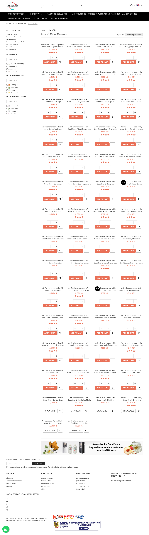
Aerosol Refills (11, 39)
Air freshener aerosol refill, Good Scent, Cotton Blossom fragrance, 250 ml (53, 237)
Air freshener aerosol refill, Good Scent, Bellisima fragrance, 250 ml (52, 183)
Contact (9, 486)
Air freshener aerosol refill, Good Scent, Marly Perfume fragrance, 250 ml (105, 371)
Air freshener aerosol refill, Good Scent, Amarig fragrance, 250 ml (105, 210)
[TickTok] (7, 507)
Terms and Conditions (14, 481)
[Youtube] (7, 501)
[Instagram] (7, 510)
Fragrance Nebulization (14, 37)
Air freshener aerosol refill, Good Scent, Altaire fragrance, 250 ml (131, 262)
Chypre (13, 90)
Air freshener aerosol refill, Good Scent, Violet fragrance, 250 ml (79, 128)
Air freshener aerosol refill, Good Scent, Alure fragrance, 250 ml (105, 262)
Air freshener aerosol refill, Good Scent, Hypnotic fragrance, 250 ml (52, 262)
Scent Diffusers (11, 34)
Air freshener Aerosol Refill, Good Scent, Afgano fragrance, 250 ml (131, 289)
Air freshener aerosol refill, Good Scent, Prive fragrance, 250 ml (79, 316)
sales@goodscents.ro (122, 480)
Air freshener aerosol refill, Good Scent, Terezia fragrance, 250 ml (52, 371)
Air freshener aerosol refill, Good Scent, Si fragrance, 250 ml (131, 344)
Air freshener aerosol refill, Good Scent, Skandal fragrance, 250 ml (105, 45)
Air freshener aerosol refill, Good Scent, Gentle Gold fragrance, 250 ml (52, 399)
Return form (45, 486)
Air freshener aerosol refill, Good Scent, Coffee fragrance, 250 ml (78, 371)
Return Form (47, 18)
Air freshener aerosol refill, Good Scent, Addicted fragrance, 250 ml (52, 128)
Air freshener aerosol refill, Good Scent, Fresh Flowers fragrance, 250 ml (105, 155)
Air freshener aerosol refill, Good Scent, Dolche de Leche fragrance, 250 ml (105, 289)
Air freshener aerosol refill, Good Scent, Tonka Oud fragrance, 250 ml (131, 183)
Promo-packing (61, 18)
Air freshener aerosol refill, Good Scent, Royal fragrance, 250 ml (79, 155)
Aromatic (13, 87)
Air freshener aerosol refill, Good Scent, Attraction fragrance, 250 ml (131, 316)
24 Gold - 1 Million (16, 64)
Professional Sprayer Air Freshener (18, 42)
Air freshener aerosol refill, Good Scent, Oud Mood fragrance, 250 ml (131, 371)
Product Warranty (47, 483)
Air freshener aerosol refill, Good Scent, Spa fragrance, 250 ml (79, 183)
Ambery (13, 85)
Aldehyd (13, 106)
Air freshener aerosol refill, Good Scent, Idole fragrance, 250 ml (105, 344)
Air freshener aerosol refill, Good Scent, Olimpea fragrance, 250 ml (105, 183)
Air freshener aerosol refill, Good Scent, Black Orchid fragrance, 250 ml (131, 100)
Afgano (11, 69)
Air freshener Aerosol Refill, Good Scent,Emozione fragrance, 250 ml (52, 422)
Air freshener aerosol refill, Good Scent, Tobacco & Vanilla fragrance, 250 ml (79, 45)
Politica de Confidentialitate (68, 467)
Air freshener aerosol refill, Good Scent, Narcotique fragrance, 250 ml (78, 344)
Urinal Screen (10, 47)
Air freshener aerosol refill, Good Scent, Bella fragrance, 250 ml (131, 128)
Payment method (47, 478)
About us (9, 478)
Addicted (11, 66)
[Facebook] (7, 499)
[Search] (82, 6)
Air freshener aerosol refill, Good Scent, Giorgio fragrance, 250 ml (79, 237)
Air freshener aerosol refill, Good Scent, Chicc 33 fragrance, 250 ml (131, 399)
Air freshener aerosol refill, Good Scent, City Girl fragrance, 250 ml (105, 399)
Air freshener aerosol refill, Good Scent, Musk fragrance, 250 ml (52, 73)
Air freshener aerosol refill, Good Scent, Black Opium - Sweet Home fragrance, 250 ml (105, 100)
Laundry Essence (12, 44)
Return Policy (46, 481)
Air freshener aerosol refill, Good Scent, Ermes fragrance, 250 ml (131, 73)
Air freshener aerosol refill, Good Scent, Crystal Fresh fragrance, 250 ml (78, 289)
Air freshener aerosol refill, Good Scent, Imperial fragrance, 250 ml (78, 422)
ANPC (43, 489)
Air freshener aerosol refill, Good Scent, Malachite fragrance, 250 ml (131, 237)
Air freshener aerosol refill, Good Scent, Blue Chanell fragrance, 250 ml (105, 73)
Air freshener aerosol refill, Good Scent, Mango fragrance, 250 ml (131, 155)
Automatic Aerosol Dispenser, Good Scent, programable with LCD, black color (53, 45)
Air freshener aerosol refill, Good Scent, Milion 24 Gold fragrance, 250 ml (78, 210)
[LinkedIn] (7, 504)
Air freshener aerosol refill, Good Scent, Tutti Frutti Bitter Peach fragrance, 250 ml (105, 316)
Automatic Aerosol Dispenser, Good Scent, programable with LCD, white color (131, 45)
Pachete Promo (11, 49)
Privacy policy (11, 483)
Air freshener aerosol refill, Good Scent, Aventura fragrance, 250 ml (78, 262)
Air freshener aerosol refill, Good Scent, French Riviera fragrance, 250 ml (52, 344)
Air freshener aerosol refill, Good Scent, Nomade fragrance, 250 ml (52, 210)
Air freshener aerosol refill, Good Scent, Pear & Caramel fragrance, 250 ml (105, 237)
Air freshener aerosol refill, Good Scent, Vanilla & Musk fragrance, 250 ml (131, 210)
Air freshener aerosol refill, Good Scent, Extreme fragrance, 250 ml (52, 289)
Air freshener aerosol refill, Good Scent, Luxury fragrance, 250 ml (79, 73)
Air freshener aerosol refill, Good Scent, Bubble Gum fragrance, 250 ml (52, 155)
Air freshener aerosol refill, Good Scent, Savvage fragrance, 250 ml (52, 100)
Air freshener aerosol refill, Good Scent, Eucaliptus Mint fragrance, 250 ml (79, 399)
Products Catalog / (20, 24)
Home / (9, 24)
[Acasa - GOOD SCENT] (18, 6)
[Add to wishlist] (60, 62)
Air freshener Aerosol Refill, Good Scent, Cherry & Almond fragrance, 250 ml (105, 128)
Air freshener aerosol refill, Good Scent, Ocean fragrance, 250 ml (52, 316)
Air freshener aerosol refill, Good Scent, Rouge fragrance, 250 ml (78, 100)
